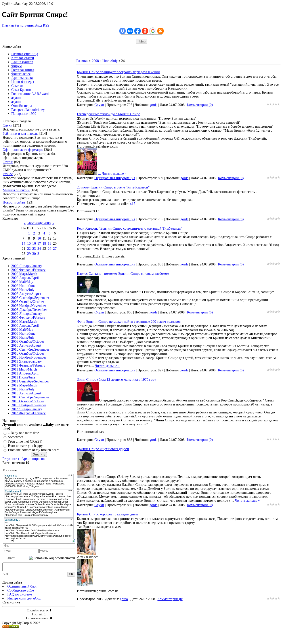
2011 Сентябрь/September (30, 381)
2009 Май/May (22, 329)
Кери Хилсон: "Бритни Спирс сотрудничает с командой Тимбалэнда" (129, 228)
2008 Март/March (24, 274)
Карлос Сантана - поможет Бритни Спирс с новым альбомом (123, 273)
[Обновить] (73, 540)
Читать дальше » (114, 173)
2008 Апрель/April (25, 278)
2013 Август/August (26, 393)
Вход (38, 25)
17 (39, 243)
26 (49, 248)
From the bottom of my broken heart (33, 450)
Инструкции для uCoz (24, 598)
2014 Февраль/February (28, 413)
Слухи (7, 125)
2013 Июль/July (22, 389)
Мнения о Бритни (16, 190)
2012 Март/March (24, 385)
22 (29, 248)
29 (29, 253)
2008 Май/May (22, 282)
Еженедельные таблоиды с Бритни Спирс (108, 114)
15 (29, 243)
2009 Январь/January (26, 313)
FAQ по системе (19, 594)
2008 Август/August (26, 294)
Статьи (8, 162)
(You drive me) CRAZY (25, 441)
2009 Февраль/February (28, 317)
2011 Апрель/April (24, 373)
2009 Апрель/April (25, 325)
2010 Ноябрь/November (28, 357)
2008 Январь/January (26, 266)
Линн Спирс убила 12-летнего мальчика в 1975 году (116, 379)
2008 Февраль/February (28, 270)
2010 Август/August (26, 345)
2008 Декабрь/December (29, 309)
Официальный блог (22, 586)
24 (39, 248)
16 (34, 243)
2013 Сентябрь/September (30, 397)
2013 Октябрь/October (27, 401)
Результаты (10, 459)
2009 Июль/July (22, 337)
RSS (46, 25)
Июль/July (110, 61)
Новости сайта (14, 202)
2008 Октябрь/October (27, 301)
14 (23, 243)
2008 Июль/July (22, 290)
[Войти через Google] (152, 31)
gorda (153, 105)
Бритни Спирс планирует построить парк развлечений (118, 72)
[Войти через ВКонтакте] (130, 31)
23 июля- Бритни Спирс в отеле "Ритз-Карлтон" (113, 187)
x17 (132, 204)
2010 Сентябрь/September (30, 349)
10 (39, 238)
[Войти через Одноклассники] (160, 31)
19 (49, 243)
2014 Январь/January (26, 409)
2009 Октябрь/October (27, 341)
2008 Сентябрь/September (30, 298)
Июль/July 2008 (39, 223)
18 (44, 243)
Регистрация (24, 25)
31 (39, 253)
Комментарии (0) (200, 105)
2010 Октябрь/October (27, 353)
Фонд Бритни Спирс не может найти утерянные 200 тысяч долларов (129, 321)
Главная (8, 25)
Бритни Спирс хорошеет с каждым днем (107, 514)
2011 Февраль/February (28, 365)
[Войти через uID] (122, 31)
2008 (95, 61)
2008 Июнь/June (23, 286)
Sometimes (15, 437)
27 (55, 248)
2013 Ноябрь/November (28, 405)
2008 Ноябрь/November (28, 305)
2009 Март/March (24, 321)
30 (34, 253)
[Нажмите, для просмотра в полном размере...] (87, 173)
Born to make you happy (25, 446)
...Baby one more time (23, 433)
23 (34, 248)
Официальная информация (23, 150)
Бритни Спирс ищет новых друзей (103, 449)
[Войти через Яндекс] (145, 31)
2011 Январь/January (26, 361)
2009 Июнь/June (23, 333)
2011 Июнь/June (23, 377)
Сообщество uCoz (20, 590)
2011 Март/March (24, 369)
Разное (8, 174)
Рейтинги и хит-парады (20, 133)
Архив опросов (33, 459)
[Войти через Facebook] (137, 31)
